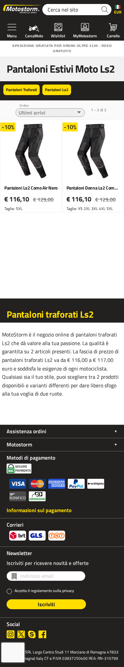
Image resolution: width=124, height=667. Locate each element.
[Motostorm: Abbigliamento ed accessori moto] (22, 9)
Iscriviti (46, 604)
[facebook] (42, 634)
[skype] (32, 634)
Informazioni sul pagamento (39, 510)
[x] (21, 634)
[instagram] (11, 634)
